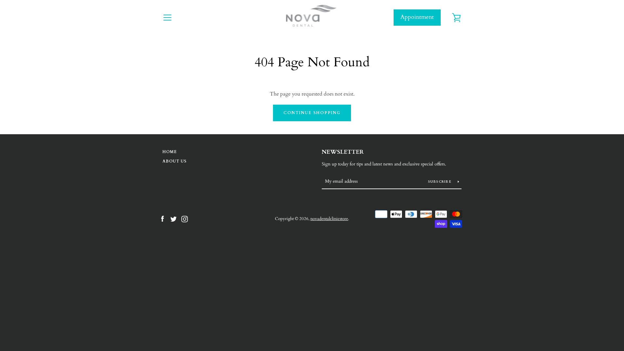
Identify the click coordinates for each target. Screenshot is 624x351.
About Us (174, 161)
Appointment (417, 17)
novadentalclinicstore (329, 219)
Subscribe (440, 181)
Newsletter (343, 152)
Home (169, 151)
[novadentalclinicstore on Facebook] (162, 218)
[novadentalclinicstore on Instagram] (184, 218)
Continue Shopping (312, 112)
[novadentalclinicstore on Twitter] (173, 218)
